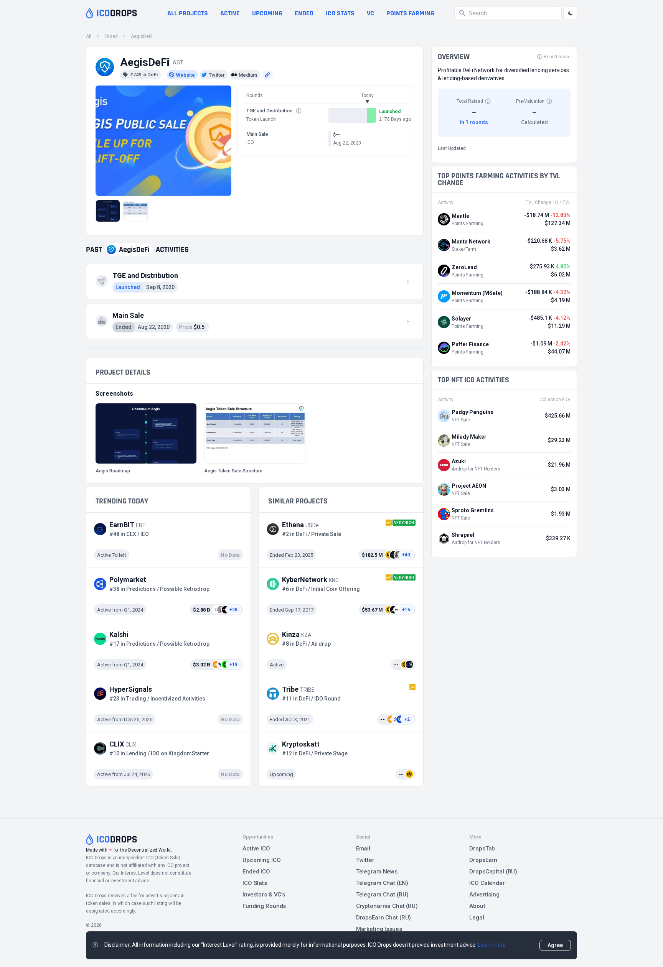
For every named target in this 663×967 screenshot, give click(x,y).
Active (230, 13)
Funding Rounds (264, 906)
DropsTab (482, 848)
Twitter (365, 860)
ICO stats (340, 13)
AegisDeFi (141, 36)
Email (363, 848)
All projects (187, 13)
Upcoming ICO (261, 860)
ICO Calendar (487, 883)
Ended (304, 13)
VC (370, 13)
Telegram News (376, 871)
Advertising (484, 894)
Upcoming (267, 13)
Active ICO (256, 848)
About (477, 906)
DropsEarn (483, 860)
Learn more (492, 945)
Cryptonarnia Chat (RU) (387, 906)
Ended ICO (256, 871)
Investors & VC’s (263, 894)
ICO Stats (254, 883)
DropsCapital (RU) (493, 871)
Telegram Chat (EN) (382, 883)
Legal (476, 917)
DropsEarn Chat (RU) (383, 917)
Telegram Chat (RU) (382, 894)
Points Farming (410, 13)
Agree (555, 945)
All (88, 36)
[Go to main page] (111, 13)
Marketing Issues (379, 929)
